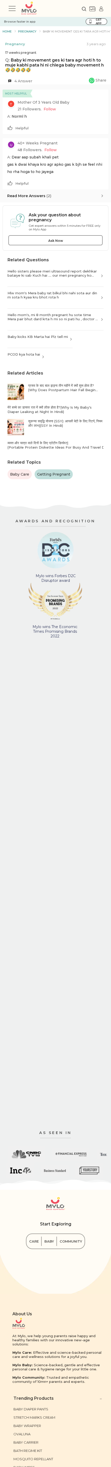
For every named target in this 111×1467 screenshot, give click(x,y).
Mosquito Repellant (33, 1459)
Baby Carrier (25, 1442)
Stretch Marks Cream (34, 1417)
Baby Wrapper (27, 1426)
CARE (34, 1241)
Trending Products (33, 1398)
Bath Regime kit (27, 1451)
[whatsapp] (97, 81)
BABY (49, 1241)
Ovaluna (21, 1434)
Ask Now (55, 241)
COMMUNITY (71, 1241)
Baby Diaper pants (30, 1409)
